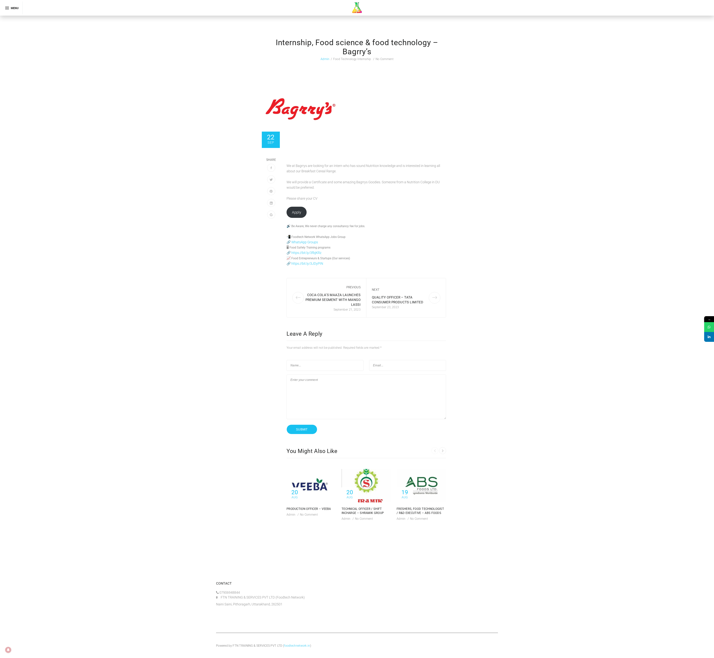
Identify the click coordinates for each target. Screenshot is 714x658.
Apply (296, 212)
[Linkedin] (709, 337)
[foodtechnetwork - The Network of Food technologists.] (357, 7)
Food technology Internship (352, 59)
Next (375, 289)
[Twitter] (271, 179)
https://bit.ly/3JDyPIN (307, 263)
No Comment (384, 59)
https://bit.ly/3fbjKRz (306, 253)
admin (325, 59)
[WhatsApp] (709, 327)
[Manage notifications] (8, 650)
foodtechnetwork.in (297, 645)
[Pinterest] (271, 191)
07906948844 (229, 592)
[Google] (271, 215)
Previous (353, 287)
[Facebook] (271, 168)
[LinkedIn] (271, 203)
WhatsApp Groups (304, 242)
